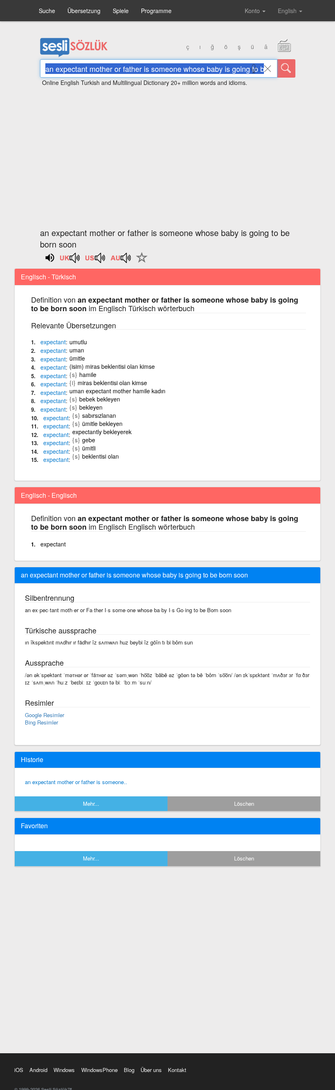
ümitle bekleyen (102, 423)
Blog (129, 1070)
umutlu (78, 342)
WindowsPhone (99, 1070)
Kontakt (177, 1070)
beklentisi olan (100, 456)
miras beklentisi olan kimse (112, 383)
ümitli (89, 448)
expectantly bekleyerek (102, 432)
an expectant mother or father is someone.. (76, 782)
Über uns (151, 1070)
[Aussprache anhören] (70, 260)
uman (76, 350)
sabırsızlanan (99, 415)
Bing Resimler (41, 722)
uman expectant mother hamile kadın (117, 391)
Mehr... (91, 803)
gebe (88, 440)
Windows (64, 1070)
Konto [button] (253, 11)
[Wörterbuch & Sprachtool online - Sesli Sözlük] (74, 55)
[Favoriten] (140, 262)
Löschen (244, 803)
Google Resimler (44, 715)
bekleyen (91, 407)
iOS (18, 1070)
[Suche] (286, 68)
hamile (87, 374)
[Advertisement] (167, 153)
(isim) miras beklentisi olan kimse (112, 366)
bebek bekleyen (99, 399)
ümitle (77, 358)
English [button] (288, 11)
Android (38, 1070)
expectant (53, 544)
